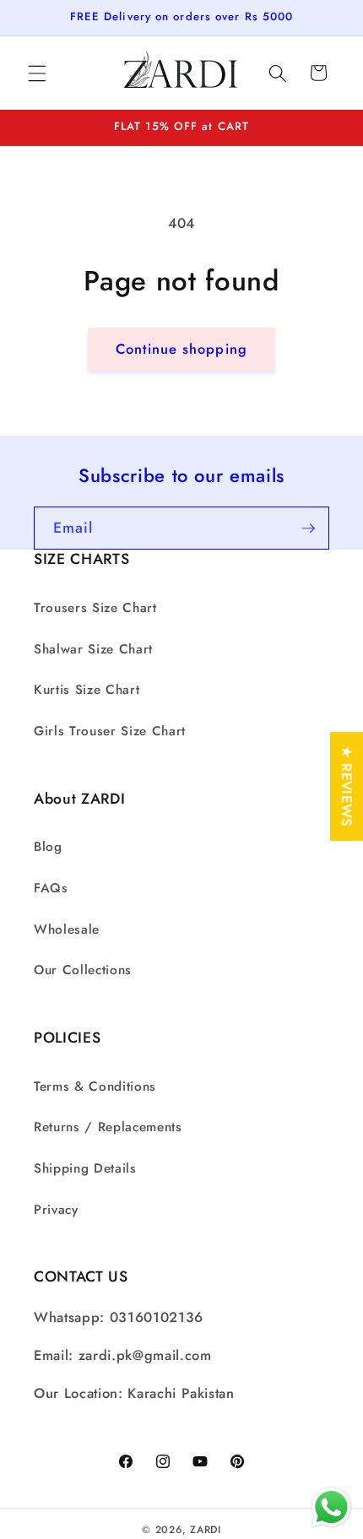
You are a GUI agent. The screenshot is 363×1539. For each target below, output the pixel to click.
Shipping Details (85, 1168)
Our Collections (83, 970)
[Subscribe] (308, 528)
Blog (48, 846)
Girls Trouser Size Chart (110, 731)
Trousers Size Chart (95, 608)
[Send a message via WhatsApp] (331, 1507)
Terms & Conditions (95, 1086)
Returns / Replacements (108, 1127)
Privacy (56, 1209)
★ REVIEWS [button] (347, 786)
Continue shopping (181, 349)
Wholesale (67, 929)
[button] (37, 72)
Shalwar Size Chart (93, 649)
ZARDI (205, 1529)
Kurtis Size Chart (86, 689)
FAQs (51, 888)
